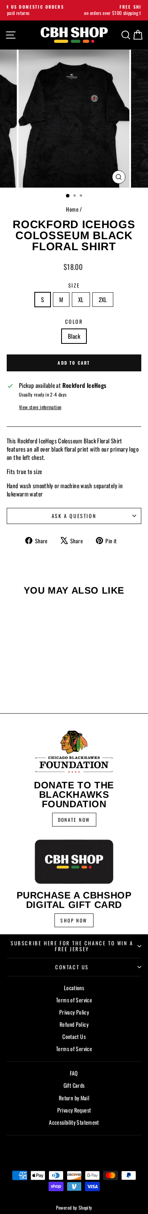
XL (81, 299)
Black (74, 336)
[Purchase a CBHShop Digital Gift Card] (74, 861)
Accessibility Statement (74, 1122)
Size (74, 285)
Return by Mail (74, 1098)
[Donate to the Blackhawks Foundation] (74, 751)
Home (72, 209)
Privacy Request (74, 1110)
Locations (74, 987)
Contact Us (72, 967)
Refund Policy (74, 1024)
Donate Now (74, 819)
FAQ (74, 1073)
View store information (40, 407)
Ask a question (74, 516)
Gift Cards (74, 1085)
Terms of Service (74, 1000)
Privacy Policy (74, 1012)
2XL (103, 299)
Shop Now (73, 920)
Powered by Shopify (74, 1207)
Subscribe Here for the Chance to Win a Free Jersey (72, 946)
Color (74, 321)
